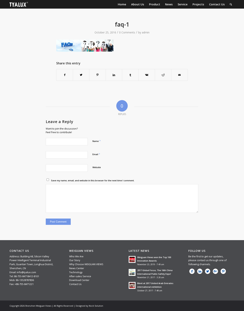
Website (96, 167)
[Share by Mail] (179, 75)
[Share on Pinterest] (97, 75)
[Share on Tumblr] (130, 75)
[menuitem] (122, 4)
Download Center (79, 280)
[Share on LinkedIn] (114, 75)
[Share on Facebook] (64, 75)
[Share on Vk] (147, 75)
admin (145, 32)
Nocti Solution (96, 305)
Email (96, 154)
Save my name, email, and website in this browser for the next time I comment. (92, 180)
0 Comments (127, 32)
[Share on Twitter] (81, 75)
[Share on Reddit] (163, 75)
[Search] (230, 4)
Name (96, 141)
